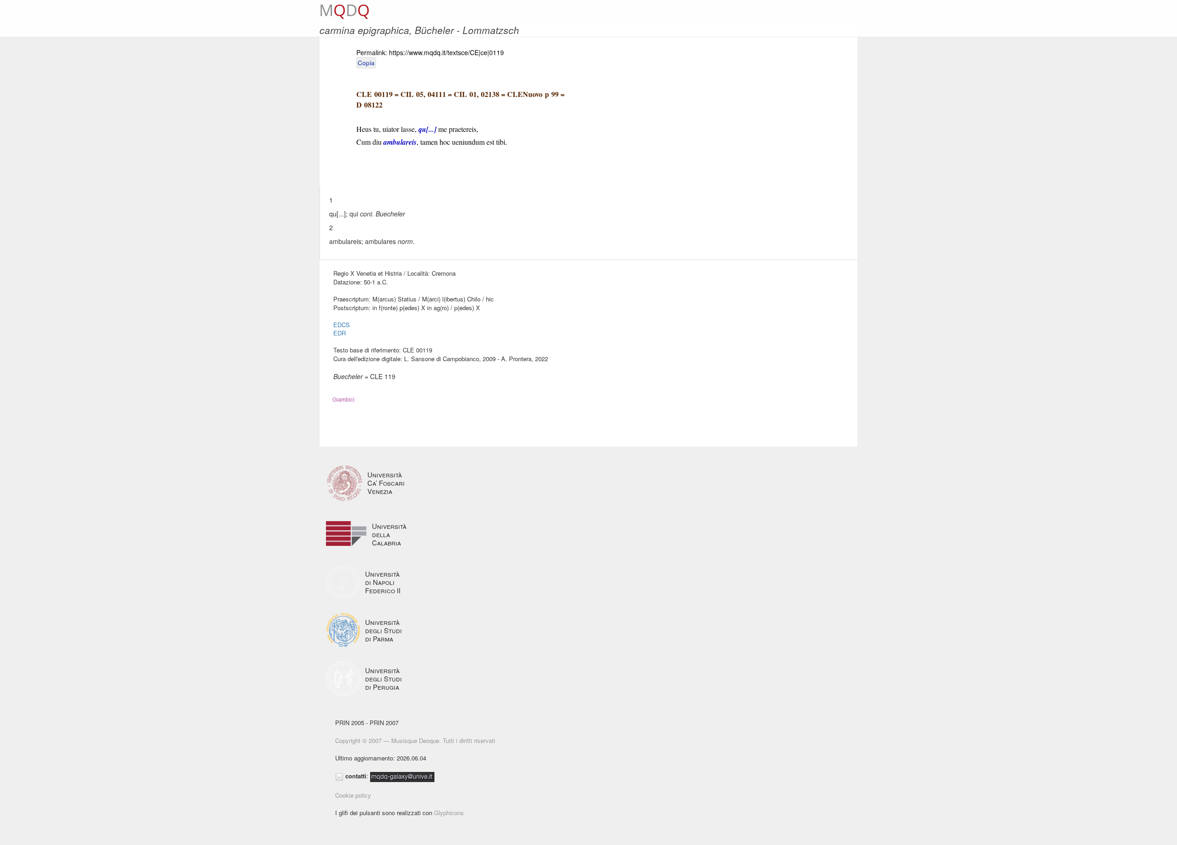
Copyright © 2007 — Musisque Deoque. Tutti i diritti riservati (415, 740)
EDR (339, 333)
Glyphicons (449, 812)
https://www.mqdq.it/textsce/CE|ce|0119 (446, 52)
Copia (366, 62)
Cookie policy (353, 795)
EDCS (341, 324)
